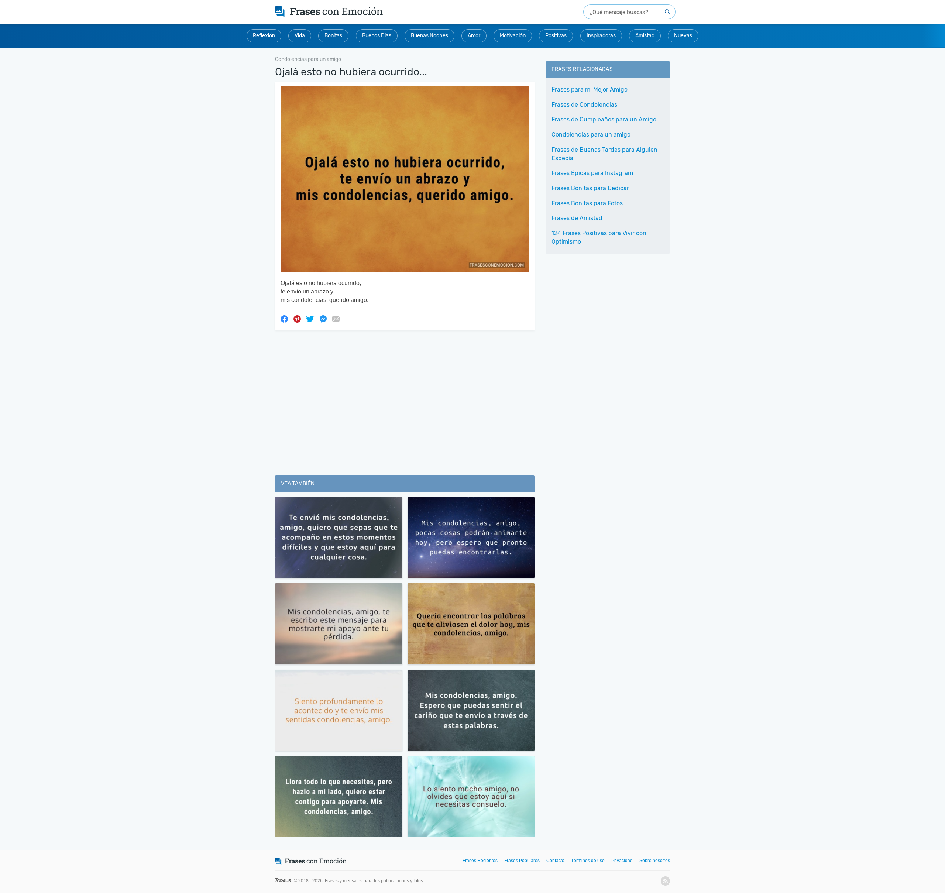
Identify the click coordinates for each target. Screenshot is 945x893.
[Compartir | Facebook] (284, 318)
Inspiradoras (601, 35)
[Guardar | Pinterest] (297, 318)
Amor (474, 35)
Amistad (644, 35)
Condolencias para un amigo (590, 134)
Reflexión (264, 35)
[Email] (335, 318)
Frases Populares (522, 860)
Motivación (513, 35)
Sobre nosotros (654, 860)
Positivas (556, 35)
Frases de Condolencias (584, 104)
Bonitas (333, 35)
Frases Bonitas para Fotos (587, 203)
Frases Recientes (480, 860)
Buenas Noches (429, 35)
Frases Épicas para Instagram (592, 172)
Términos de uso (588, 860)
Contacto (555, 860)
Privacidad (622, 860)
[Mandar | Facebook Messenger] (323, 318)
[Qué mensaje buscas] (667, 11)
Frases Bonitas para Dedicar (590, 188)
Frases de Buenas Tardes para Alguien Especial (604, 154)
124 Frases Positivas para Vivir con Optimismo (598, 237)
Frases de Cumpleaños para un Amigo (603, 119)
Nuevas (683, 35)
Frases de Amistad (576, 217)
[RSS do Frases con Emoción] (665, 881)
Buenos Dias (376, 35)
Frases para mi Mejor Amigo (589, 89)
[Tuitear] (310, 318)
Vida (300, 35)
